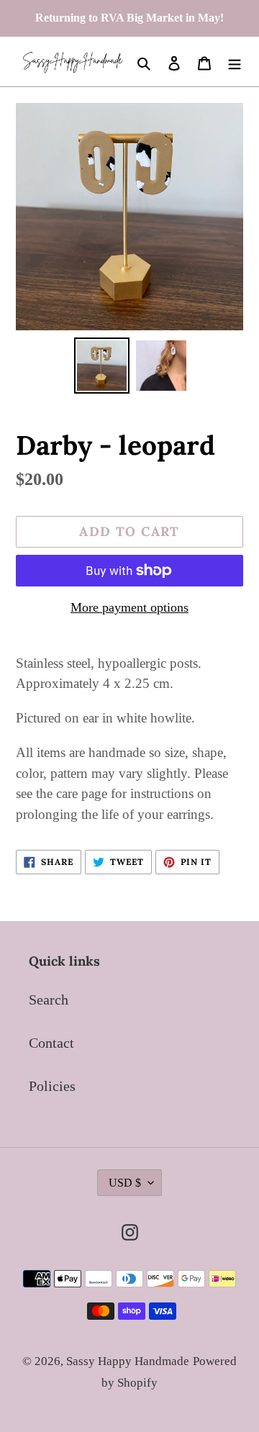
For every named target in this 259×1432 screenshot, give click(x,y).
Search (48, 999)
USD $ (125, 1183)
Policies (52, 1086)
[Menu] (234, 62)
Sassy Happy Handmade (127, 1361)
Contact (51, 1043)
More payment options (129, 607)
